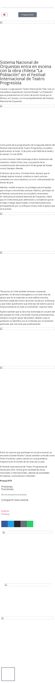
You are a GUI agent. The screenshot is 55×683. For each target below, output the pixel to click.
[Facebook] (4, 524)
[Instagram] (17, 524)
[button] (27, 7)
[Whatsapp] (30, 524)
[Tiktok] (23, 524)
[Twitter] (11, 524)
